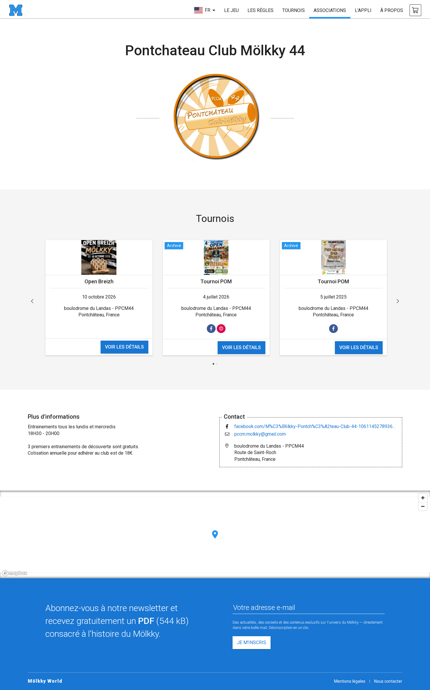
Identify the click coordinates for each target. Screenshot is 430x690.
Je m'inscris (251, 642)
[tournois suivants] (397, 301)
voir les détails (124, 347)
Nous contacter (388, 681)
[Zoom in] (423, 498)
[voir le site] (221, 328)
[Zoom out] (423, 506)
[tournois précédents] (32, 301)
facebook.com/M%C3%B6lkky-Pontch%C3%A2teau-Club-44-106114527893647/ (316, 426)
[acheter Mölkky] (415, 10)
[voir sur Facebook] (211, 328)
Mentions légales (349, 681)
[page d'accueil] (16, 10)
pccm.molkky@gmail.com (260, 434)
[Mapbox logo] (14, 573)
